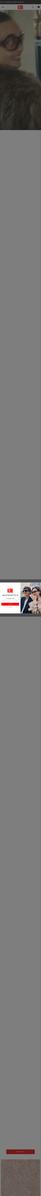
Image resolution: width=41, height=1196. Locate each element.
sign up (10, 604)
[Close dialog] (39, 584)
